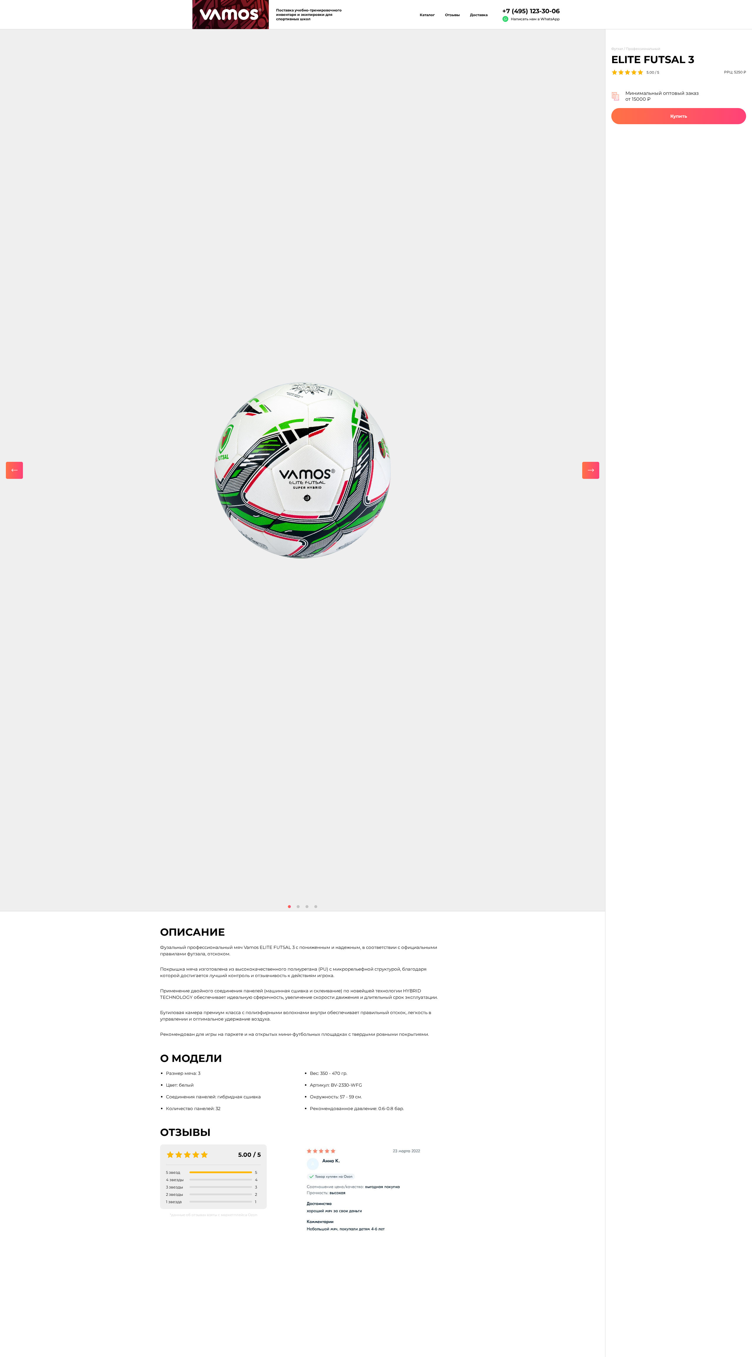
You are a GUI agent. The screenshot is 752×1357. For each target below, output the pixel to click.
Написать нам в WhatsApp (535, 19)
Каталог (427, 15)
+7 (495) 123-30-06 (531, 11)
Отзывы (452, 15)
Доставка (479, 15)
